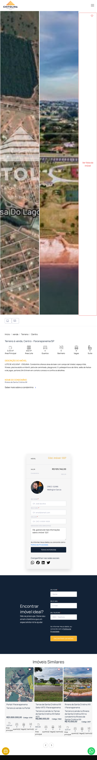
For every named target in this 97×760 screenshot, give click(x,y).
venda (15, 334)
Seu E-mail (54, 601)
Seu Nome (54, 590)
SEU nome (35, 499)
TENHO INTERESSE (48, 550)
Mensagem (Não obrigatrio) (41, 526)
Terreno (24, 334)
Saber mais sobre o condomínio (19, 387)
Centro (34, 334)
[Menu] (92, 5)
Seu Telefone (55, 612)
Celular (34, 517)
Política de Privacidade (39, 545)
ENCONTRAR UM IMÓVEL (64, 638)
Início (7, 334)
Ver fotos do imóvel (87, 164)
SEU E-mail (35, 508)
